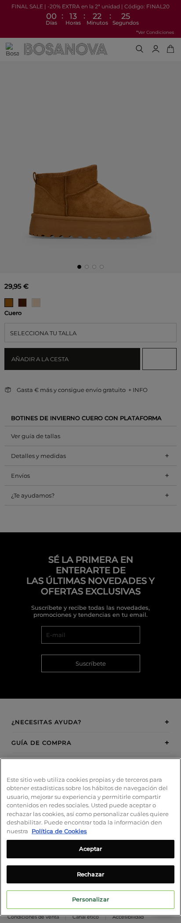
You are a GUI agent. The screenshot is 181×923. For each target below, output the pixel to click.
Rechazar (90, 874)
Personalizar (90, 899)
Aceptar (90, 848)
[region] (90, 837)
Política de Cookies (59, 831)
